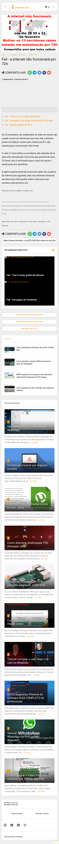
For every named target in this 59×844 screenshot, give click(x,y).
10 (9, 770)
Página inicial (29, 329)
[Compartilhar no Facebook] (44, 74)
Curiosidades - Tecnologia (17, 55)
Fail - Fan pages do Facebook (22, 299)
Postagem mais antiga (29, 322)
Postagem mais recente (29, 315)
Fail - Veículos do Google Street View (22, 116)
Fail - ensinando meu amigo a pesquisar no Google (28, 120)
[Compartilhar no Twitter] (39, 74)
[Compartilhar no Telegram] (34, 74)
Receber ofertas (42, 814)
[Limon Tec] (20, 8)
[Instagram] (25, 825)
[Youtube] (5, 825)
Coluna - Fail (33, 55)
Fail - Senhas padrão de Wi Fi (18, 125)
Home (3, 55)
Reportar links (16, 814)
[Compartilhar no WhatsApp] (30, 74)
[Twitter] (18, 825)
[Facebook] (12, 825)
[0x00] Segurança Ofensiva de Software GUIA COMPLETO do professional (25, 698)
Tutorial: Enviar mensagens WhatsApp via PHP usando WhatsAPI (23, 737)
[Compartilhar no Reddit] (49, 74)
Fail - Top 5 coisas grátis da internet (25, 275)
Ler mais (34, 442)
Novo (7, 338)
